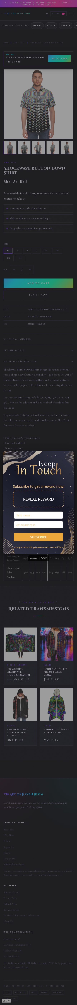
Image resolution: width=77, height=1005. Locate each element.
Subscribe (38, 537)
